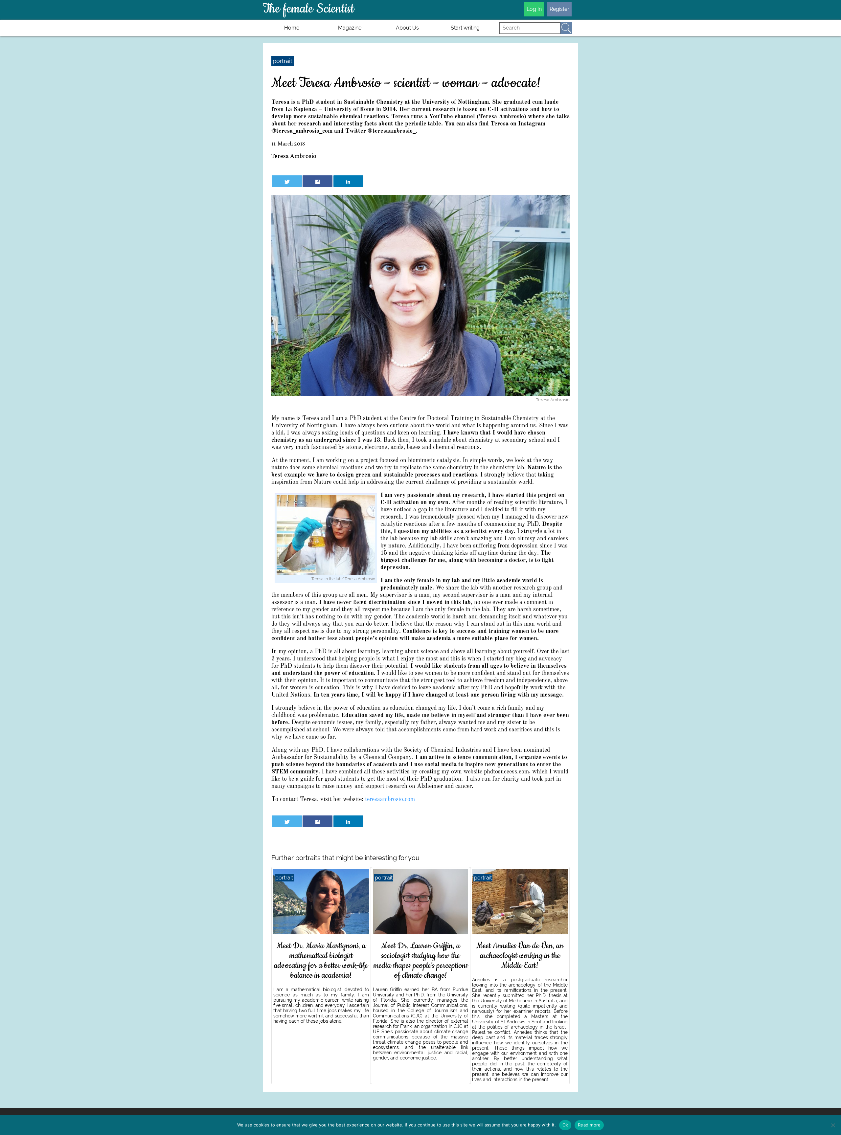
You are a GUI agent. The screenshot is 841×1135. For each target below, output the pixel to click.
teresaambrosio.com (390, 799)
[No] (833, 1125)
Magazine (349, 28)
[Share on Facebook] (317, 181)
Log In (534, 9)
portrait (282, 60)
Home (291, 28)
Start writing (465, 28)
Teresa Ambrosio (293, 156)
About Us (407, 28)
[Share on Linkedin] (348, 181)
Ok (565, 1124)
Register (559, 9)
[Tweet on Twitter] (287, 181)
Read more (589, 1124)
